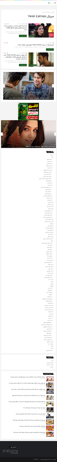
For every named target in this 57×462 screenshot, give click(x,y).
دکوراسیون (50, 290)
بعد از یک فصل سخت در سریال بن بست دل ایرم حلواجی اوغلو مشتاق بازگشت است (15, 28)
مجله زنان (51, 314)
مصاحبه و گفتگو (50, 342)
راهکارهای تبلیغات (47, 322)
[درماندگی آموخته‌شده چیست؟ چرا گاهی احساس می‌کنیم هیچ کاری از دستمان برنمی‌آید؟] (50, 378)
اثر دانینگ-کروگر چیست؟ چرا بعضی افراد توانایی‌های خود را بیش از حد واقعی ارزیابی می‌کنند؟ (27, 401)
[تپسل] (18, 103)
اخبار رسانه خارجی (47, 176)
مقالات (51, 346)
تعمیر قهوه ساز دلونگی (10, 451)
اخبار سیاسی (49, 183)
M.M (25, 24)
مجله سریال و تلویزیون (47, 327)
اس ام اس (50, 288)
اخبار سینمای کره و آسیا (46, 187)
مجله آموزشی (50, 303)
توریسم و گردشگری (49, 232)
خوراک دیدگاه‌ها (50, 365)
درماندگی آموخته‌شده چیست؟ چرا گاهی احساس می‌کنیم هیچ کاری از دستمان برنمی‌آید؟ (28, 377)
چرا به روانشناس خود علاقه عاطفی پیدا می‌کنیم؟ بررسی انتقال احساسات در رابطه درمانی (31, 98)
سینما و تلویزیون (50, 271)
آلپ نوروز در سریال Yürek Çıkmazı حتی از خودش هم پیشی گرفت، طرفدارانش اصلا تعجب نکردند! (15, 57)
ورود (52, 360)
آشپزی (51, 155)
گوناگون (51, 286)
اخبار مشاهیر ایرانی (48, 211)
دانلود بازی (50, 245)
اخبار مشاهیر (50, 208)
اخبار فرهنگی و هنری (48, 196)
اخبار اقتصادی (49, 163)
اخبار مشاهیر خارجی (48, 215)
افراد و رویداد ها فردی (49, 221)
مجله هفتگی (50, 316)
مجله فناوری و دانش (48, 339)
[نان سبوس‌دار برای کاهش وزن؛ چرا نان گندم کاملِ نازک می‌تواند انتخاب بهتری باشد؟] (50, 422)
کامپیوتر (50, 294)
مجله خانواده (50, 312)
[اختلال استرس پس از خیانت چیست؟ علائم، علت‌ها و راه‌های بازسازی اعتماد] (50, 415)
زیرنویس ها (49, 256)
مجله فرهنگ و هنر (48, 337)
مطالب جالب (50, 344)
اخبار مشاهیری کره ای (47, 217)
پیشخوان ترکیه (50, 230)
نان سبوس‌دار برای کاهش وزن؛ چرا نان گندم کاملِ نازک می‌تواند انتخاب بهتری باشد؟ (29, 420)
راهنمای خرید (49, 292)
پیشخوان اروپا (50, 226)
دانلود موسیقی (49, 251)
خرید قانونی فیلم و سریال (47, 243)
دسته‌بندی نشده (50, 260)
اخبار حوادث (49, 168)
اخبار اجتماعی (49, 159)
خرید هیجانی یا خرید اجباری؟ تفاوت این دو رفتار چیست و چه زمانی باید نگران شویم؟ (28, 395)
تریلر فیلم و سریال (47, 331)
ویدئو (52, 348)
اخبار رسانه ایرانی (47, 172)
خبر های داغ (50, 234)
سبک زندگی (50, 269)
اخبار (52, 157)
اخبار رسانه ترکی (47, 174)
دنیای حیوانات (50, 264)
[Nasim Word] (49, 3)
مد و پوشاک (49, 296)
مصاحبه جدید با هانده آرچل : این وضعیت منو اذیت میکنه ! (40, 146)
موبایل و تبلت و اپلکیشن (47, 299)
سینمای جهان (48, 193)
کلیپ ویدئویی (49, 350)
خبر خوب (50, 318)
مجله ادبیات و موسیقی (48, 305)
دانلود (52, 241)
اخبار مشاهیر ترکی (48, 213)
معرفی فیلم (48, 333)
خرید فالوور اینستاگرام (7, 450)
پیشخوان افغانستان (49, 228)
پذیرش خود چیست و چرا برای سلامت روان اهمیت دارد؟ (34, 408)
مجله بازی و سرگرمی (49, 307)
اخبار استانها (49, 161)
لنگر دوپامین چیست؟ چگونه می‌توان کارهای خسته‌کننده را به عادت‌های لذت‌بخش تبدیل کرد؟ (27, 383)
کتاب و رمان (49, 258)
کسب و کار (50, 320)
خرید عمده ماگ (15, 450)
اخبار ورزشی (49, 200)
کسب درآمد (50, 279)
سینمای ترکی (48, 191)
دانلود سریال (49, 247)
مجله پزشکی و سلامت (49, 309)
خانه (52, 12)
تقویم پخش (48, 181)
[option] (28, 86)
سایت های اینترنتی (48, 277)
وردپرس (51, 367)
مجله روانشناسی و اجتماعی (46, 324)
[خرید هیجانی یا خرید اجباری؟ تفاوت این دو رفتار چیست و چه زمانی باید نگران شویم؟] (50, 397)
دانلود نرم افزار (49, 254)
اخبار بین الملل (49, 166)
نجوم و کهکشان (49, 301)
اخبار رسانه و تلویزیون (47, 170)
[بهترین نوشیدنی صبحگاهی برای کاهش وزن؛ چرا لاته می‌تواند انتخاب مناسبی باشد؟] (50, 434)
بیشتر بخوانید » (23, 36)
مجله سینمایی (49, 329)
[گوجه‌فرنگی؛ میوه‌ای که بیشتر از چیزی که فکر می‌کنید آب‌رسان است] (50, 428)
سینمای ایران (48, 189)
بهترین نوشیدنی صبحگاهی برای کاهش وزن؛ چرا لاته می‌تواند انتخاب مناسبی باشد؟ (29, 432)
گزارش (51, 284)
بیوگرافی (51, 223)
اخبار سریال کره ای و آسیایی (45, 178)
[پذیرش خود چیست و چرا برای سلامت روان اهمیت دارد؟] (50, 409)
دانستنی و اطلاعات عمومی (48, 239)
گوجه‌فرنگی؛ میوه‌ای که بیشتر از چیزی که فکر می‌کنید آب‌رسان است (32, 426)
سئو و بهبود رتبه (49, 275)
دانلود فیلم (50, 249)
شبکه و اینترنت (50, 273)
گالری (52, 281)
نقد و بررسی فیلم (47, 335)
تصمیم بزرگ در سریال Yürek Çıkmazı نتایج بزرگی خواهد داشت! (36, 45)
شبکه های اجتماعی (48, 262)
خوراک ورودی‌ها (50, 362)
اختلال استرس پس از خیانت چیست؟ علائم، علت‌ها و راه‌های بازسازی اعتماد (30, 414)
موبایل (17, 451)
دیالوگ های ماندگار (49, 266)
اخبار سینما (50, 185)
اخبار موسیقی (49, 198)
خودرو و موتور (50, 236)
